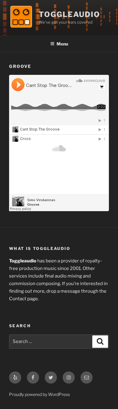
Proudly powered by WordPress (39, 394)
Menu (62, 43)
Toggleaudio (69, 14)
